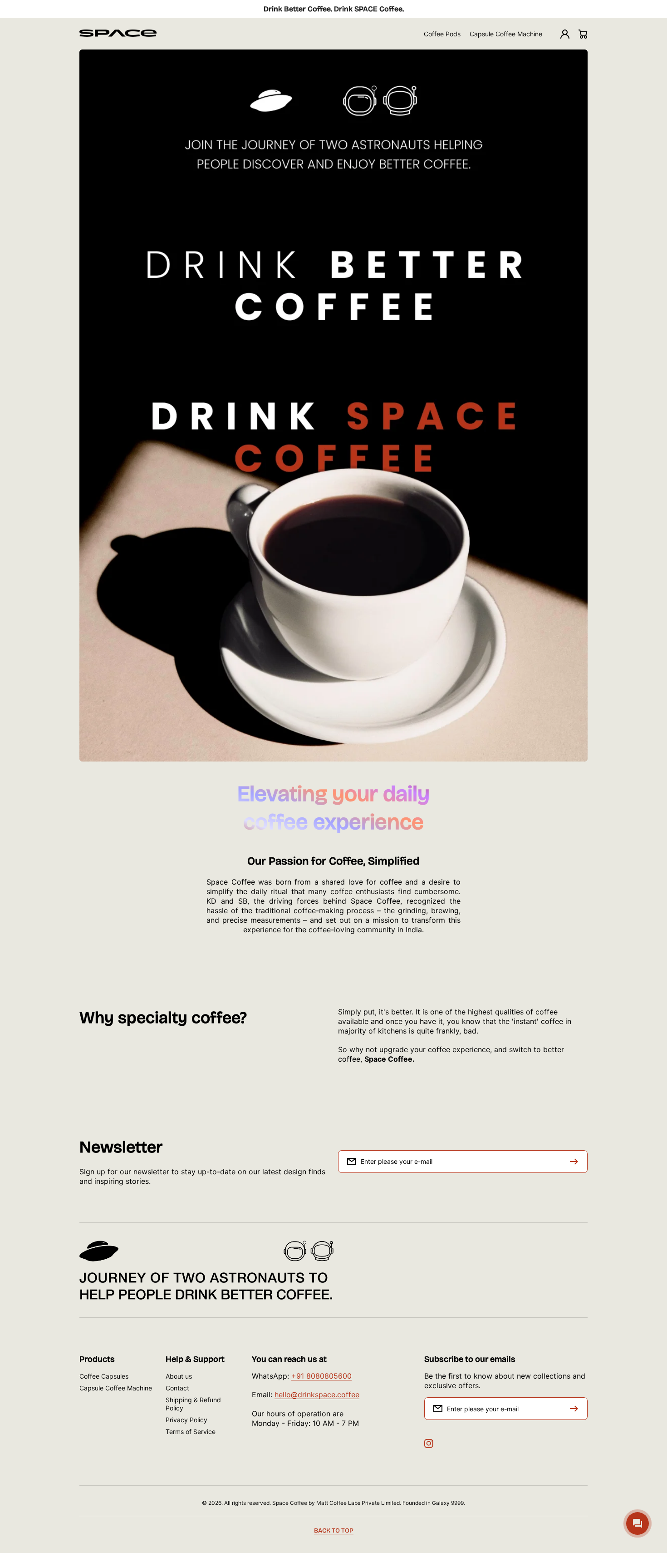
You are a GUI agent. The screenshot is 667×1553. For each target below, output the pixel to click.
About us (179, 1376)
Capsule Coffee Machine (115, 1388)
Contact (177, 1388)
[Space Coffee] (118, 34)
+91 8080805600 (321, 1375)
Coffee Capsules (103, 1376)
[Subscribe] (576, 1408)
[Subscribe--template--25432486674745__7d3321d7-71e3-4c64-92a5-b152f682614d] (576, 1161)
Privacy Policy (186, 1420)
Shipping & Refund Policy (193, 1404)
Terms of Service (191, 1431)
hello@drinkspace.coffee (317, 1394)
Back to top (333, 1530)
